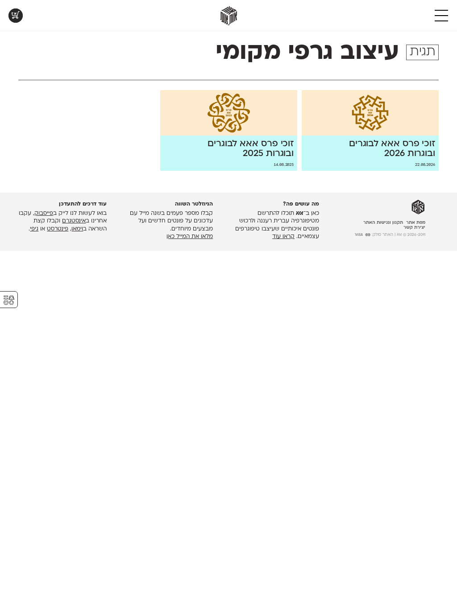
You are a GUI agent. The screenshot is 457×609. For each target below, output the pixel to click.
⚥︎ (9, 300)
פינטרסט (57, 229)
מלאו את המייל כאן (189, 236)
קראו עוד (283, 236)
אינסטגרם (74, 221)
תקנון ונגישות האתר (383, 223)
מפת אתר (415, 223)
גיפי (34, 229)
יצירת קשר (414, 228)
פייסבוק (43, 213)
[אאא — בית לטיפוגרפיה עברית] (418, 207)
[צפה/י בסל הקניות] (15, 15)
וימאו (77, 229)
